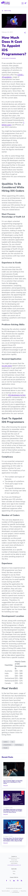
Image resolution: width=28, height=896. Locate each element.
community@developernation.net (14, 865)
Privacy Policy (23, 891)
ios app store (7, 366)
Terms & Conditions (6, 891)
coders (5, 742)
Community (13, 58)
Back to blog (8, 10)
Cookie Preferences (15, 892)
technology (18, 745)
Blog (14, 873)
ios (12, 742)
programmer (7, 745)
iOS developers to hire (16, 395)
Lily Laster (6, 58)
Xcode (5, 748)
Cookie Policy (15, 891)
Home (14, 871)
